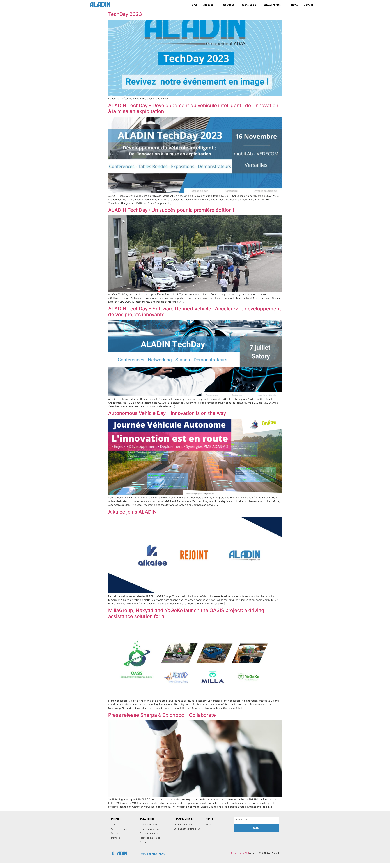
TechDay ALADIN (271, 5)
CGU (247, 853)
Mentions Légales (237, 853)
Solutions (228, 5)
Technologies (248, 5)
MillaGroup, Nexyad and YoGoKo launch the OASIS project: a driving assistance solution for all (186, 613)
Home (193, 5)
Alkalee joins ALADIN (132, 512)
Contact (308, 5)
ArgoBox (208, 5)
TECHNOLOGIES (184, 818)
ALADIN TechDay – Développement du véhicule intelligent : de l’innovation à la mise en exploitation (193, 108)
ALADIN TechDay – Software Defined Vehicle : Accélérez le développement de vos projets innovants (194, 311)
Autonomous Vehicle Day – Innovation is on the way (167, 413)
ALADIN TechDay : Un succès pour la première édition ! (171, 210)
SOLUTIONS (147, 818)
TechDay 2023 (125, 14)
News (294, 5)
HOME (115, 818)
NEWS (209, 818)
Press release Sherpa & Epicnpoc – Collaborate (162, 715)
